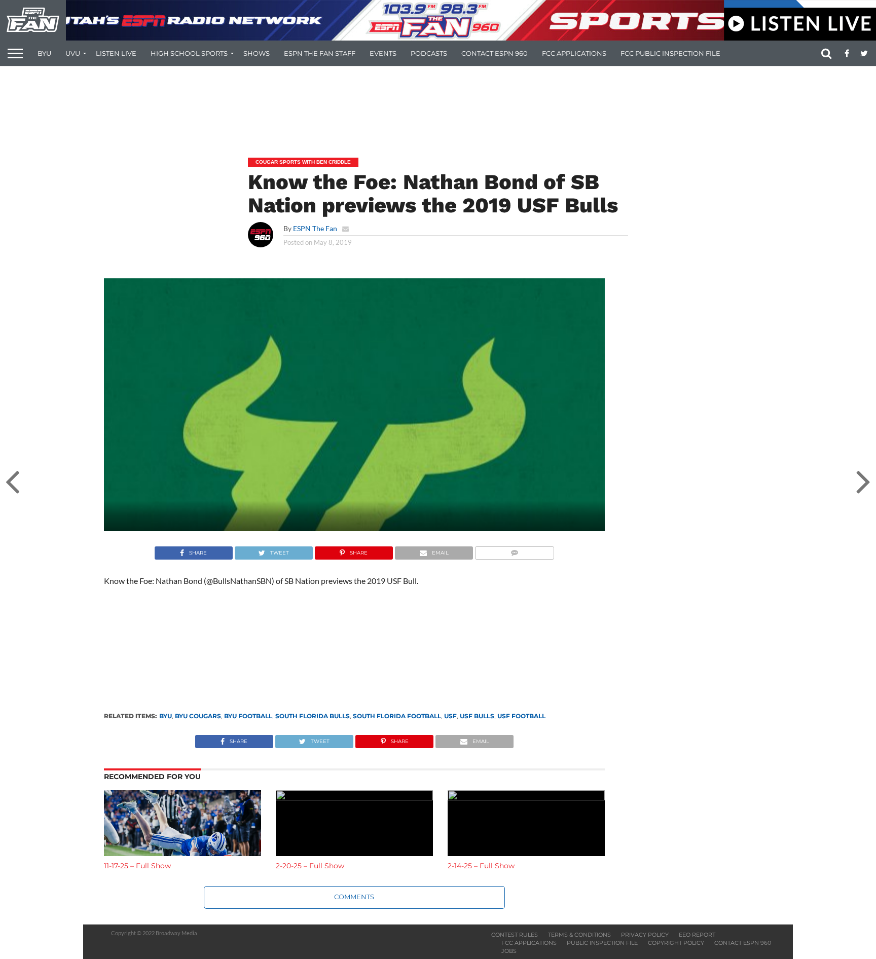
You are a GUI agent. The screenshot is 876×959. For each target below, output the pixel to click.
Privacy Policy (645, 934)
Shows (256, 53)
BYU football (248, 716)
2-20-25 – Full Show (310, 865)
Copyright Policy (676, 942)
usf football (521, 716)
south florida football (397, 716)
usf (450, 716)
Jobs (509, 950)
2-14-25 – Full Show (481, 865)
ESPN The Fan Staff (319, 53)
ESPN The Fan (315, 228)
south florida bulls (312, 716)
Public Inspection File (602, 942)
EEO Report (697, 934)
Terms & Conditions (579, 934)
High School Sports (189, 53)
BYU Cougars (198, 716)
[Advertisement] (438, 104)
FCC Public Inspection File (670, 53)
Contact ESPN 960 (494, 53)
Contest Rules (514, 934)
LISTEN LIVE (116, 53)
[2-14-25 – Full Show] (526, 797)
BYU (44, 53)
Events (383, 53)
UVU (72, 53)
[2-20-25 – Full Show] (354, 797)
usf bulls (477, 716)
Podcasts (429, 53)
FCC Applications (574, 53)
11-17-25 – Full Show (137, 865)
